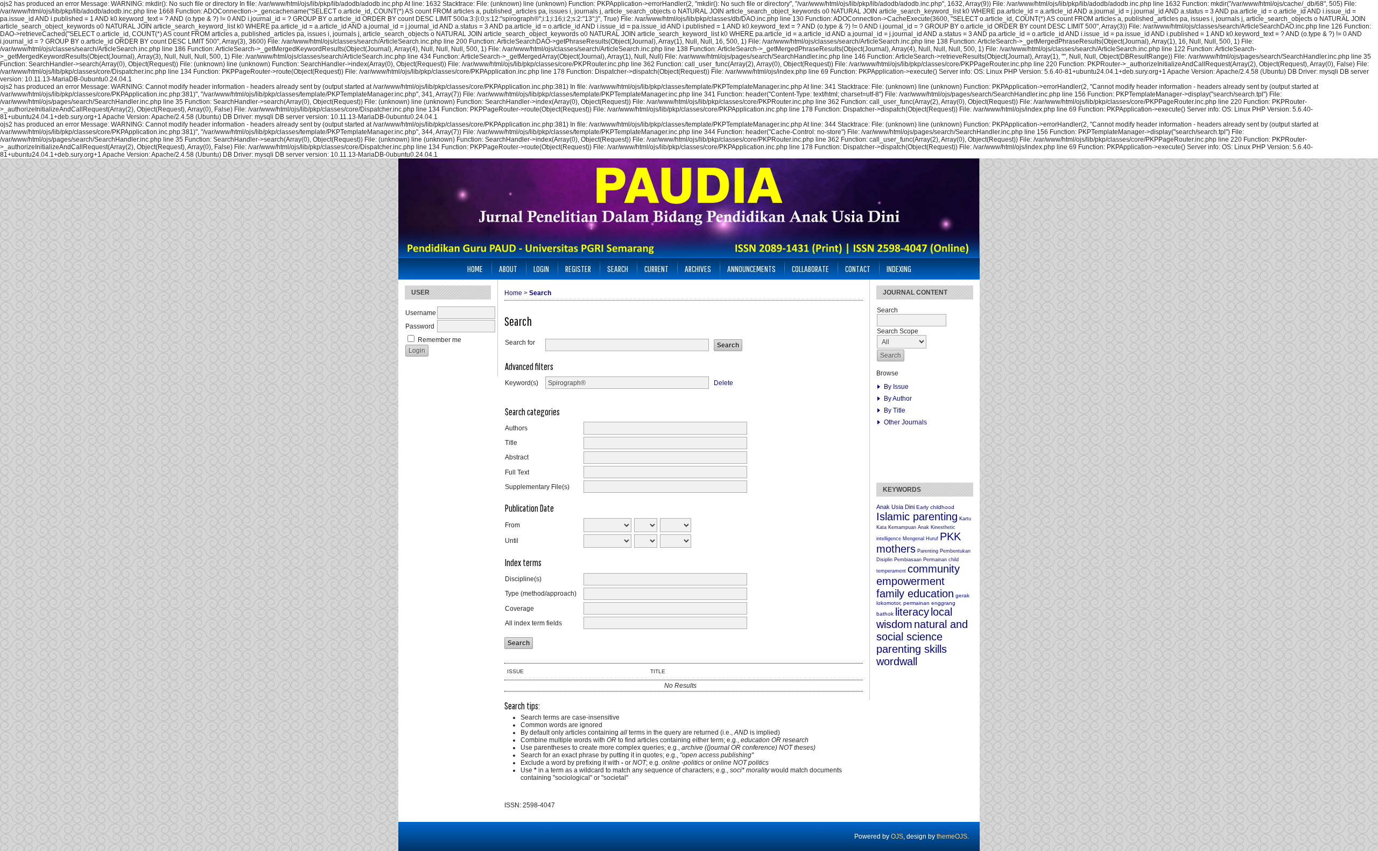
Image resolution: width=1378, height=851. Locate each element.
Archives (698, 268)
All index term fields (533, 623)
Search (617, 268)
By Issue (896, 386)
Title (511, 443)
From (512, 525)
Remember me (439, 340)
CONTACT (857, 268)
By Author (898, 398)
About (508, 268)
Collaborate (810, 268)
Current (656, 268)
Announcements (751, 268)
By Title (894, 410)
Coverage (519, 608)
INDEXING (899, 268)
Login (541, 268)
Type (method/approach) (540, 593)
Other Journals (905, 422)
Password (419, 326)
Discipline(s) (523, 579)
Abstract (517, 457)
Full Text (517, 472)
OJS (897, 836)
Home (475, 268)
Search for (520, 342)
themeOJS (952, 836)
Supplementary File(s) (537, 487)
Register (578, 268)
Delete (723, 383)
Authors (516, 428)
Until (511, 541)
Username (420, 313)
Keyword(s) (521, 383)
